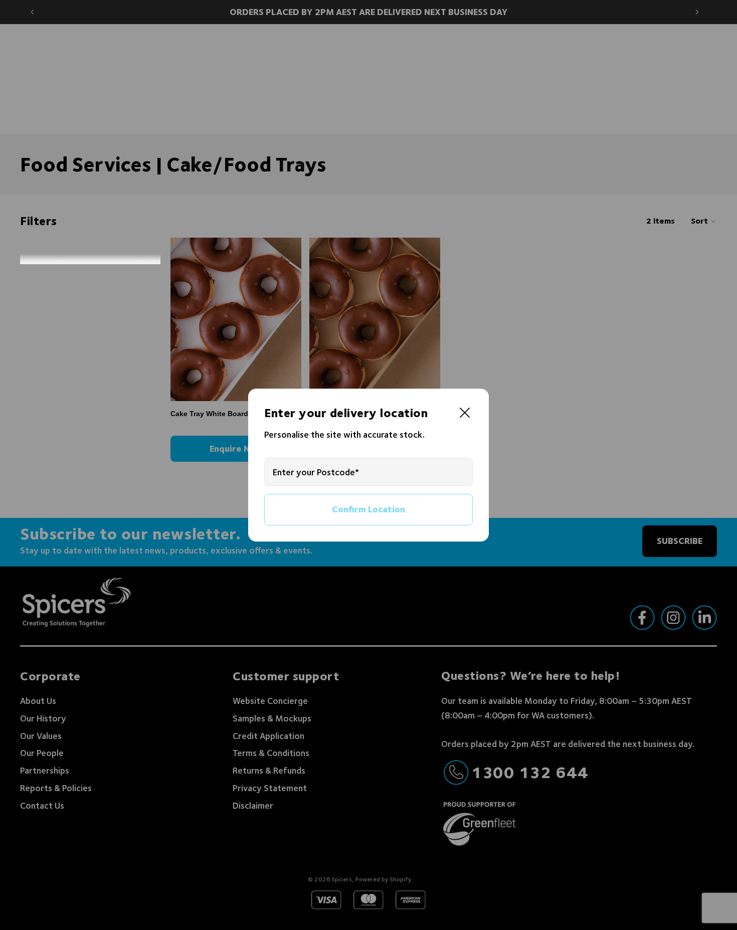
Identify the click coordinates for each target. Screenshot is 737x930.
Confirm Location (368, 509)
